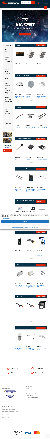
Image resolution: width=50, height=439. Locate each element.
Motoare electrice (8, 107)
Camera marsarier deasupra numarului (30, 317)
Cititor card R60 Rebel (30, 252)
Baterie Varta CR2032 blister (41, 97)
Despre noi (36, 227)
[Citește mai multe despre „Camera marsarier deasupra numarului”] (29, 312)
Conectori (7, 67)
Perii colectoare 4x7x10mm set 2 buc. (41, 286)
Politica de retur (29, 390)
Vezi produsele (38, 34)
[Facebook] (26, 403)
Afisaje (6, 49)
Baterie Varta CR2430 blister (30, 97)
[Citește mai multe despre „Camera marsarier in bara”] (18, 312)
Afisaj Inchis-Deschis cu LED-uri (19, 66)
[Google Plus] (31, 403)
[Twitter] (29, 403)
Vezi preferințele (25, 225)
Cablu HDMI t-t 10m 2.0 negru (42, 128)
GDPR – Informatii (29, 395)
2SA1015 (17, 159)
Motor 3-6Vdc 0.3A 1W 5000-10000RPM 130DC (30, 286)
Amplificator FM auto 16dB (41, 190)
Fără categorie (8, 99)
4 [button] (32, 100)
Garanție (28, 391)
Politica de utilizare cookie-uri (17, 227)
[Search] (45, 7)
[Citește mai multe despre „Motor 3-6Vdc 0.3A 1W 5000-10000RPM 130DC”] (29, 281)
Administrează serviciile (6, 218)
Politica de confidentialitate (28, 227)
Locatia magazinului (6, 388)
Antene (6, 51)
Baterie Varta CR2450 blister (19, 97)
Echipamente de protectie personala (8, 78)
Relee (6, 109)
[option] (25, 26)
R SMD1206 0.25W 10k (42, 159)
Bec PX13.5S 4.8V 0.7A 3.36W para (19, 349)
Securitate (7, 111)
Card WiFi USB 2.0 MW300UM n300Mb (19, 253)
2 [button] (30, 100)
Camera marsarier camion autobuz (41, 317)
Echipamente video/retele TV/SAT (7, 87)
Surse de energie (8, 116)
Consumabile (7, 69)
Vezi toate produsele (40, 45)
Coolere (6, 71)
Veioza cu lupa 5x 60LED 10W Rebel (30, 349)
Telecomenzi (7, 121)
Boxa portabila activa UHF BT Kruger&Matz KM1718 (30, 190)
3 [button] (31, 100)
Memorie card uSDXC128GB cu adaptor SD (40, 254)
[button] (18, 61)
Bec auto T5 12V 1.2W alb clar (41, 349)
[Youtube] (33, 403)
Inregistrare (45, 3)
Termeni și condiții (29, 386)
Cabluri (6, 59)
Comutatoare (7, 64)
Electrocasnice (8, 90)
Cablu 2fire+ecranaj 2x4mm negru (19, 128)
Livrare (27, 388)
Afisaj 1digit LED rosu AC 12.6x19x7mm (30, 66)
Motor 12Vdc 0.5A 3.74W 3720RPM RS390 (18, 286)
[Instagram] (35, 403)
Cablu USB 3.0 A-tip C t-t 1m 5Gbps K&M (31, 128)
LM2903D (28, 159)
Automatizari (7, 53)
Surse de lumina (8, 119)
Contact (3, 386)
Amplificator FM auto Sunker (19, 190)
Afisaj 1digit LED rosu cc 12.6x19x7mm (41, 66)
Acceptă (25, 221)
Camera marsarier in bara (19, 317)
